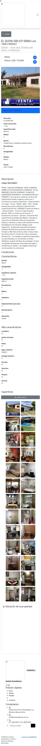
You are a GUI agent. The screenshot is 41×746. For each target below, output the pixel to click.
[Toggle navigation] (37, 14)
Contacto (12, 700)
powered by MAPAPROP (29, 737)
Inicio (11, 691)
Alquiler (11, 695)
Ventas (11, 693)
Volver (7, 34)
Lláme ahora (21, 397)
